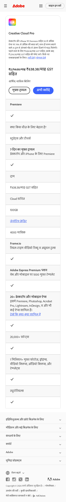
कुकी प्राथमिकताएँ (28, 491)
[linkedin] (27, 479)
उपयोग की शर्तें (12, 491)
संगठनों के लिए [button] (13, 436)
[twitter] (20, 479)
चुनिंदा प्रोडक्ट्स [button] (13, 461)
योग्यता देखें (41, 58)
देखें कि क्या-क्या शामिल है (25, 315)
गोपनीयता (49, 486)
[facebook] (8, 479)
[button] (41, 6)
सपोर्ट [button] (9, 444)
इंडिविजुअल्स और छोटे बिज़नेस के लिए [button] (25, 420)
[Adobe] (18, 6)
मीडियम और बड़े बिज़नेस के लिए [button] (22, 428)
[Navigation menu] (5, 6)
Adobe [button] (9, 452)
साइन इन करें (55, 6)
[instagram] (14, 479)
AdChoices (40, 496)
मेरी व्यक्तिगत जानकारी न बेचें (18, 496)
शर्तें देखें (31, 58)
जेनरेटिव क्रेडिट (18, 221)
